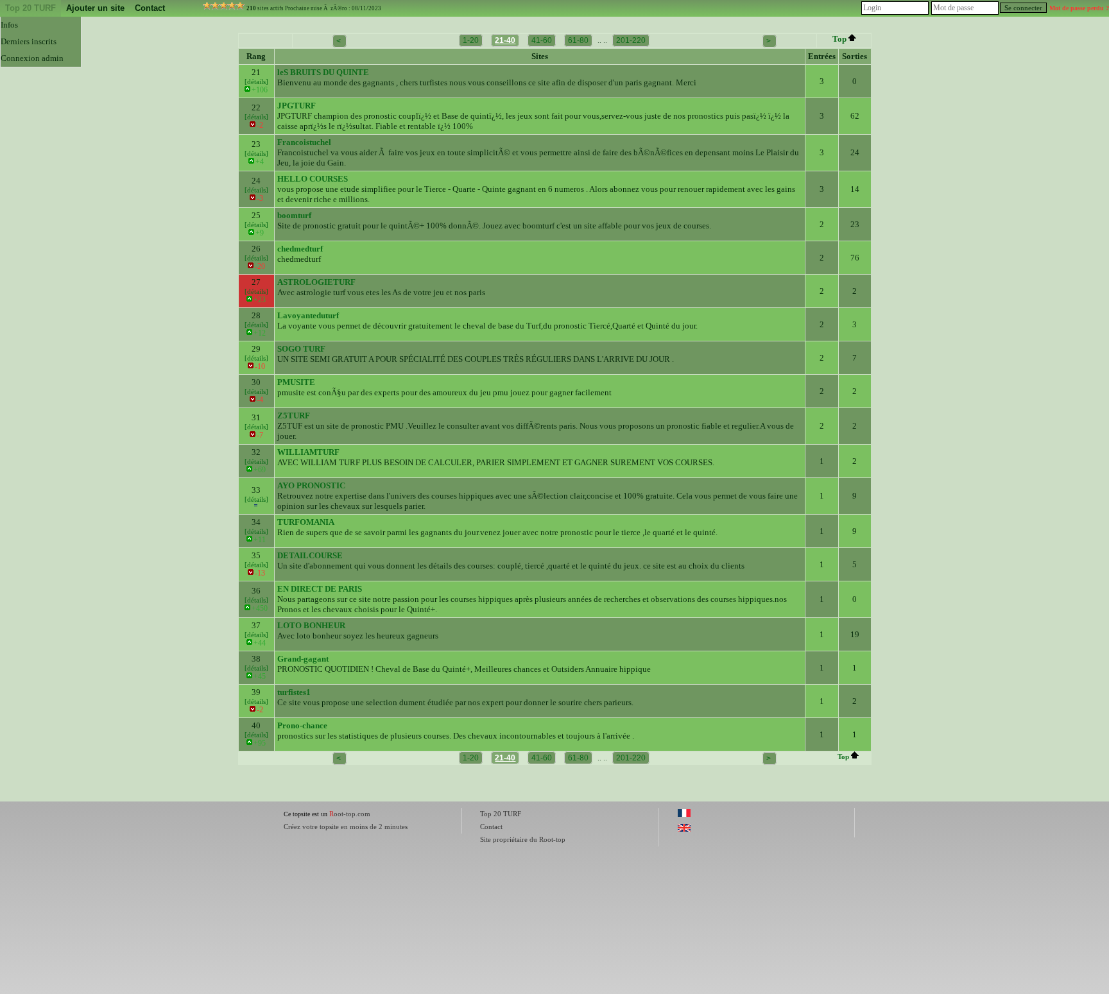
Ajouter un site (95, 8)
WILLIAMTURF (308, 452)
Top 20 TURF (30, 8)
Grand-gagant (303, 659)
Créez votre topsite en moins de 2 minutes (346, 826)
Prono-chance (302, 725)
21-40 (505, 40)
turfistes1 (294, 692)
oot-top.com (349, 814)
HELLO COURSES (312, 179)
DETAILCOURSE (310, 555)
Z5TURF (293, 415)
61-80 (578, 40)
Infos (9, 25)
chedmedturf (300, 248)
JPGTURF (296, 105)
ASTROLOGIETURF (316, 282)
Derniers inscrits (28, 41)
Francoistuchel (304, 142)
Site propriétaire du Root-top (522, 839)
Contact (150, 8)
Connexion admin (32, 58)
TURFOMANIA (305, 522)
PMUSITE (296, 382)
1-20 (471, 40)
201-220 (631, 40)
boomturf (294, 215)
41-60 (541, 40)
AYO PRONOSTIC (311, 485)
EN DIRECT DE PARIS (319, 589)
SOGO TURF (301, 349)
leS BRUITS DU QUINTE (323, 72)
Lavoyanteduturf (308, 315)
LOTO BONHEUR (311, 625)
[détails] (256, 81)
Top (839, 39)
